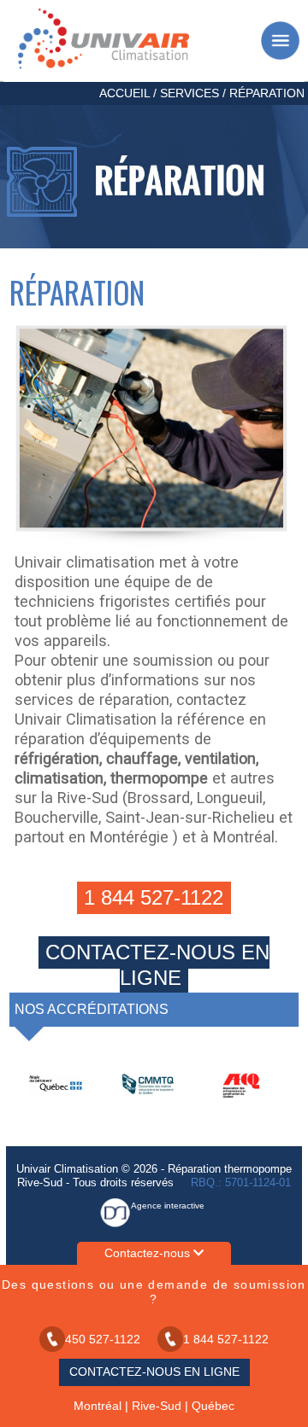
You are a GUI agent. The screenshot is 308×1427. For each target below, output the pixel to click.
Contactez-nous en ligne (157, 965)
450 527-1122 (102, 1339)
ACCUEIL (124, 93)
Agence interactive (167, 1205)
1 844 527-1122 (153, 897)
